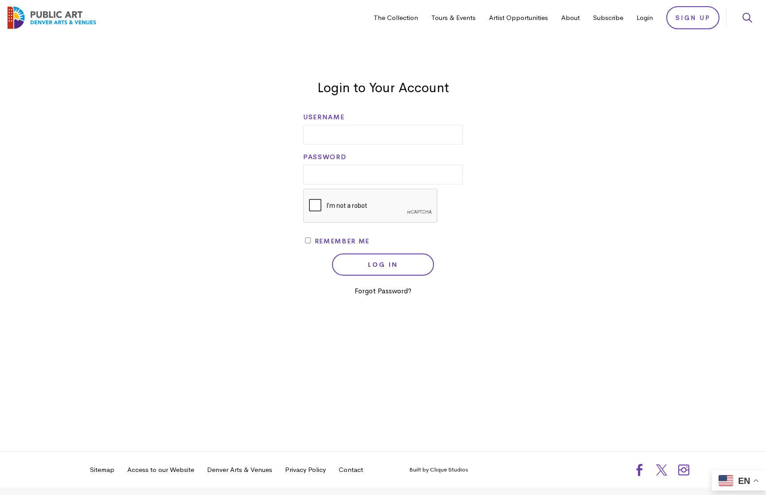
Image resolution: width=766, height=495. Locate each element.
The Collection (396, 17)
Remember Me (341, 241)
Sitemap (102, 469)
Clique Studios (449, 469)
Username (323, 117)
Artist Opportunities (518, 17)
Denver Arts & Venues (239, 469)
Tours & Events (453, 17)
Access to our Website (160, 469)
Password (324, 156)
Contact (351, 469)
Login (645, 17)
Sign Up (693, 18)
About (570, 17)
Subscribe (608, 17)
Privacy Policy (305, 469)
